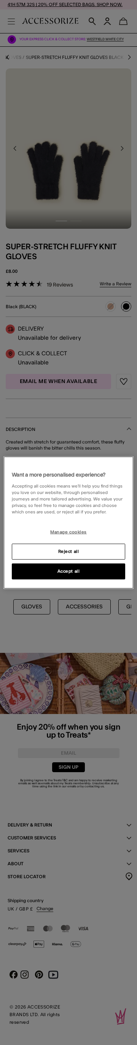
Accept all (68, 571)
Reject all (68, 551)
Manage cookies (68, 532)
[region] (68, 522)
